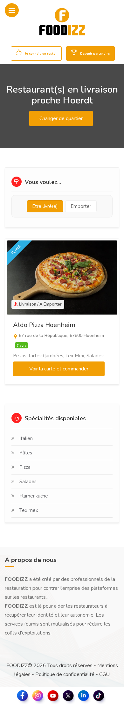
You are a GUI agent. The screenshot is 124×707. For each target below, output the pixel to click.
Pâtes (25, 453)
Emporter (81, 206)
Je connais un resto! (40, 53)
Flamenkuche (33, 496)
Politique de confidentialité (64, 674)
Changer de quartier (61, 118)
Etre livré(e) (45, 206)
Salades (28, 481)
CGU (104, 674)
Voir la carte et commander (58, 368)
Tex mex (28, 510)
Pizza (25, 467)
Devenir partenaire (94, 53)
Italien (26, 438)
